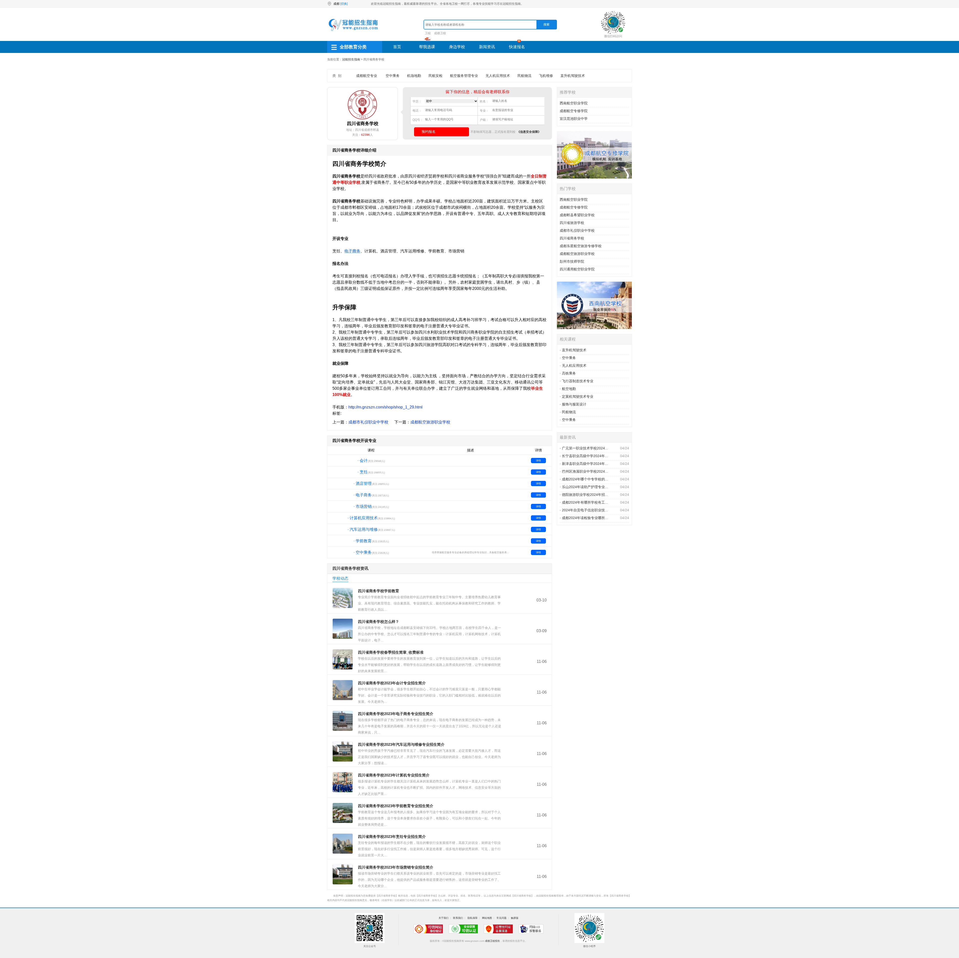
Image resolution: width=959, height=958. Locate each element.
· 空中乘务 (362, 552)
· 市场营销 (362, 506)
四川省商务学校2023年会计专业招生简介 (392, 683)
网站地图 (487, 918)
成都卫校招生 (492, 941)
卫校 (428, 33)
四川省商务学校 (572, 238)
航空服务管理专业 (464, 76)
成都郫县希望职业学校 (577, 215)
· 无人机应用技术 (573, 366)
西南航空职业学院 (574, 103)
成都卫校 (440, 33)
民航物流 (524, 76)
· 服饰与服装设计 (573, 404)
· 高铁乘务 (568, 373)
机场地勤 (414, 76)
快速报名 (517, 47)
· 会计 (362, 460)
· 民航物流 (568, 412)
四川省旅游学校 (572, 223)
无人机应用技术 (497, 76)
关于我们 (444, 918)
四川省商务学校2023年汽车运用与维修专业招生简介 (401, 744)
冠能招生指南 (351, 59)
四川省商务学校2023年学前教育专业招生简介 (395, 806)
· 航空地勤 (568, 389)
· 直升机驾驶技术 (573, 350)
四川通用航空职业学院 (577, 269)
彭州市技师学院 (572, 261)
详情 (538, 460)
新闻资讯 (487, 47)
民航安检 (436, 76)
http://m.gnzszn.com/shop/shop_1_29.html (385, 407)
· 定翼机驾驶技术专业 (576, 396)
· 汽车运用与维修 (362, 529)
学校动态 (340, 578)
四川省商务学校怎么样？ (378, 621)
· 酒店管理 (362, 483)
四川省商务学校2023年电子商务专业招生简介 (395, 714)
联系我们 (458, 918)
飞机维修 (546, 76)
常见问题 (501, 918)
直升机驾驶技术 (572, 76)
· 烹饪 (362, 472)
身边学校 (457, 47)
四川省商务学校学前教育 (378, 591)
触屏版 (514, 918)
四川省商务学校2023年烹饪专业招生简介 (392, 836)
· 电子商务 (362, 495)
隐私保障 (473, 918)
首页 (397, 47)
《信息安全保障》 (529, 132)
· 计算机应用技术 (362, 518)
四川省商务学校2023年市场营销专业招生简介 (395, 867)
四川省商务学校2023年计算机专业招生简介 (394, 775)
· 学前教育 (362, 541)
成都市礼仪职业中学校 (368, 422)
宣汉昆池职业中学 (574, 119)
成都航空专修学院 (574, 111)
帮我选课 (427, 47)
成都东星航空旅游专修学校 (581, 246)
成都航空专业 (366, 76)
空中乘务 (393, 76)
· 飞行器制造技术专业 (576, 381)
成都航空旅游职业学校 (430, 422)
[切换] (344, 3)
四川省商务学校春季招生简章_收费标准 (391, 652)
